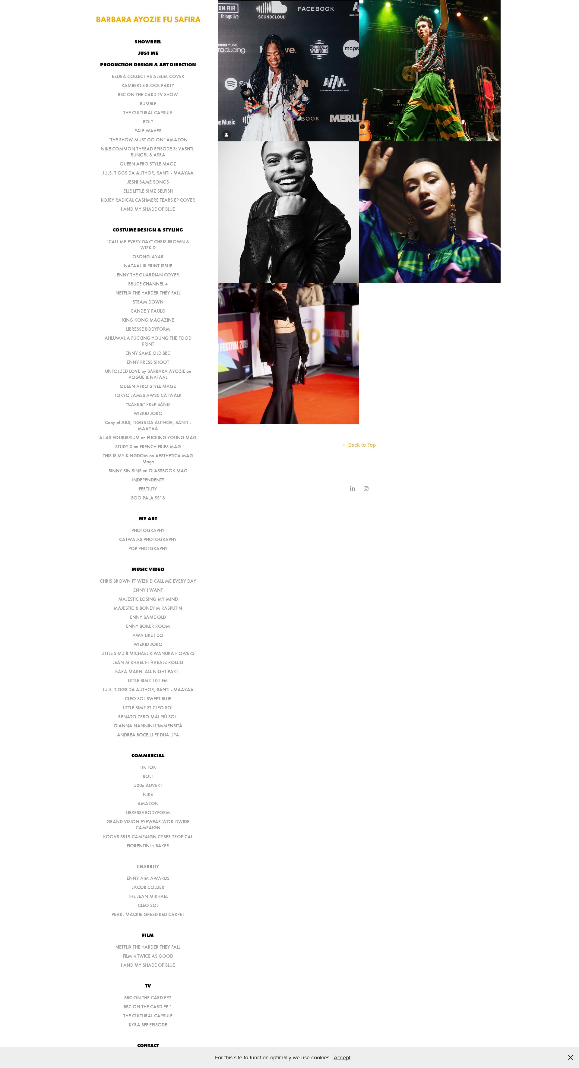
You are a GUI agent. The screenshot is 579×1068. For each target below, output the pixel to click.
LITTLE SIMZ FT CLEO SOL (148, 707)
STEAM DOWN (148, 302)
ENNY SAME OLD (148, 617)
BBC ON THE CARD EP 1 (148, 1007)
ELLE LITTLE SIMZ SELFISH (148, 191)
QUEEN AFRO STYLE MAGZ (148, 164)
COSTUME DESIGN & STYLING (148, 230)
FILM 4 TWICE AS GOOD (148, 956)
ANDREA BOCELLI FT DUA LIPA (148, 735)
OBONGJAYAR (148, 257)
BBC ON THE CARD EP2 (148, 997)
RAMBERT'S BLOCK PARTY (148, 85)
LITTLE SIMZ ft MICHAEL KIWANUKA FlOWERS (148, 653)
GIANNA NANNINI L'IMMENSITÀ (148, 726)
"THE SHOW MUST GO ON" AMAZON (148, 140)
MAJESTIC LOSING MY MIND (148, 599)
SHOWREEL (147, 42)
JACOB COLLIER (148, 887)
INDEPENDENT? (148, 480)
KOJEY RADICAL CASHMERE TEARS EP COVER (148, 200)
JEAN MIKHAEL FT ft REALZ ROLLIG (148, 662)
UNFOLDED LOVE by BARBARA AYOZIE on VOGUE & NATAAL (148, 374)
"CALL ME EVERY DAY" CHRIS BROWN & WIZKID (148, 244)
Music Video (147, 569)
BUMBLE (148, 103)
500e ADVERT (148, 785)
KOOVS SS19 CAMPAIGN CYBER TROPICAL (148, 837)
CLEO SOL (148, 905)
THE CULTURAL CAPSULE (147, 112)
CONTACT (148, 1045)
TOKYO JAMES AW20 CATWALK (148, 395)
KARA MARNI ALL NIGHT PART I (148, 671)
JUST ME (148, 53)
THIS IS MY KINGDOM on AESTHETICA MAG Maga (148, 459)
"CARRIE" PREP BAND (148, 404)
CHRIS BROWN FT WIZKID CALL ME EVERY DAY (148, 581)
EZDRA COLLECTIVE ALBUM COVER (148, 76)
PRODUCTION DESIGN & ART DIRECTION (148, 64)
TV (148, 986)
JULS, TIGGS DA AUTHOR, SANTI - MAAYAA (148, 173)
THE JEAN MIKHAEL (148, 896)
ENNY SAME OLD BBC (147, 353)
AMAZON (148, 803)
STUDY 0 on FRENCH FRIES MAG (148, 446)
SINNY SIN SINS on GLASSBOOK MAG (148, 471)
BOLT (148, 121)
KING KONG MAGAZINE (148, 320)
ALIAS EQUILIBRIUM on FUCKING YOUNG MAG (148, 437)
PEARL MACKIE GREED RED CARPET (148, 914)
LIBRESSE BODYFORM (148, 329)
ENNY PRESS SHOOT (148, 362)
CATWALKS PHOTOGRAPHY (148, 539)
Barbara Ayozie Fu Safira (148, 19)
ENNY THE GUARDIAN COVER (148, 275)
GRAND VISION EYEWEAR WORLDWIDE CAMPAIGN (147, 824)
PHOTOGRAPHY (148, 530)
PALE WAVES (147, 131)
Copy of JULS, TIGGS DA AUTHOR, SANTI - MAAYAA (148, 425)
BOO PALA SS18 (148, 498)
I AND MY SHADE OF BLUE (148, 209)
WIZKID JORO (148, 413)
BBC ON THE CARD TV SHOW (148, 94)
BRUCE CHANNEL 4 (148, 284)
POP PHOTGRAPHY (148, 548)
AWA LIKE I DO (147, 635)
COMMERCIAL (147, 755)
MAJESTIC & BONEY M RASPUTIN (148, 608)
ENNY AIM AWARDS (148, 878)
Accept (342, 1057)
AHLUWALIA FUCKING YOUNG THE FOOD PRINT (148, 341)
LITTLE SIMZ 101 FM (148, 680)
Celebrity (148, 866)
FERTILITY (148, 489)
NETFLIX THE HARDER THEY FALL (147, 293)
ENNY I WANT (148, 590)
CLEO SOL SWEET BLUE (148, 698)
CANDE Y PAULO (148, 311)
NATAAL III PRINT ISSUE (148, 266)
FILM (148, 935)
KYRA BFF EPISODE (148, 1025)
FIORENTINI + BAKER (148, 846)
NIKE (148, 794)
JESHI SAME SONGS (148, 182)
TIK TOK (148, 767)
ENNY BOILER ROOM (148, 626)
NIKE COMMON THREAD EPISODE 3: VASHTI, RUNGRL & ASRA (148, 152)
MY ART (148, 518)
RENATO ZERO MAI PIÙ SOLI (148, 717)
